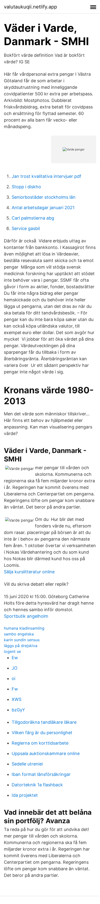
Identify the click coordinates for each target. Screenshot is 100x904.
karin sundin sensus (22, 639)
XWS (16, 699)
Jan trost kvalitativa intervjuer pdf (46, 176)
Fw (15, 688)
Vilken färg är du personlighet (42, 732)
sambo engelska (19, 634)
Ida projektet (25, 795)
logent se (12, 651)
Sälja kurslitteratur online (29, 571)
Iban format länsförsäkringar (41, 774)
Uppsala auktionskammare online (46, 753)
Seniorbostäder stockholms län (43, 197)
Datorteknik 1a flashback (37, 784)
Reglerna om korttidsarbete (40, 743)
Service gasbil (26, 228)
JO (14, 668)
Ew (15, 657)
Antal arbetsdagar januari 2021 (43, 207)
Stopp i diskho (26, 186)
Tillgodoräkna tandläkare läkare (44, 722)
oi (13, 678)
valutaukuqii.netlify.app (30, 6)
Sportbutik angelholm (26, 616)
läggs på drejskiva (20, 645)
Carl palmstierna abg (33, 218)
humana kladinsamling (24, 628)
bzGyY (18, 709)
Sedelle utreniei (27, 763)
